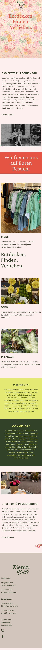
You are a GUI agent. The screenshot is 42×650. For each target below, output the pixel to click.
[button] (21, 7)
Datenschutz (6, 625)
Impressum (5, 622)
